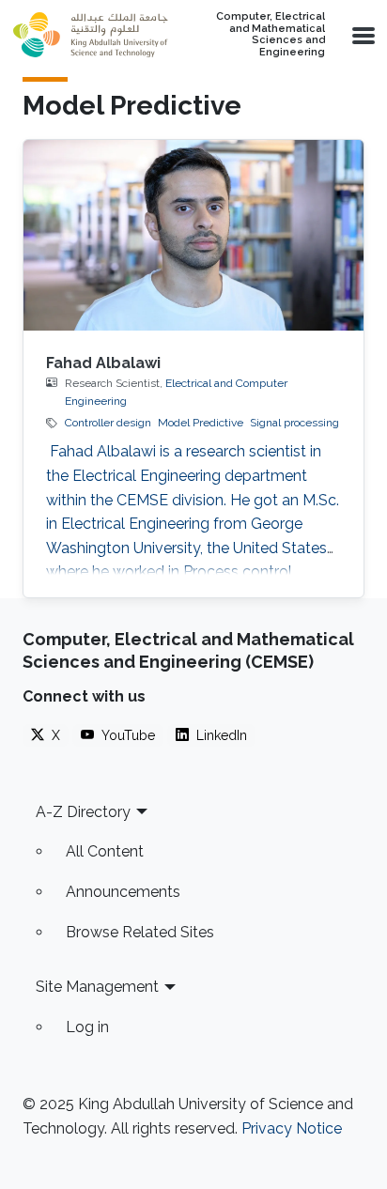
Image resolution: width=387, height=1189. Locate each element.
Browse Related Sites (140, 932)
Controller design (108, 422)
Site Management (97, 987)
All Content (105, 851)
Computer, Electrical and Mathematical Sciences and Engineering (270, 34)
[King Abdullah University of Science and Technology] (90, 34)
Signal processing (294, 422)
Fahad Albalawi (103, 363)
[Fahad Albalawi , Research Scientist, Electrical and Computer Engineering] (193, 236)
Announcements (123, 892)
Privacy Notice (291, 1128)
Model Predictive (200, 422)
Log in (87, 1027)
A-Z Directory (83, 812)
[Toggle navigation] (362, 35)
